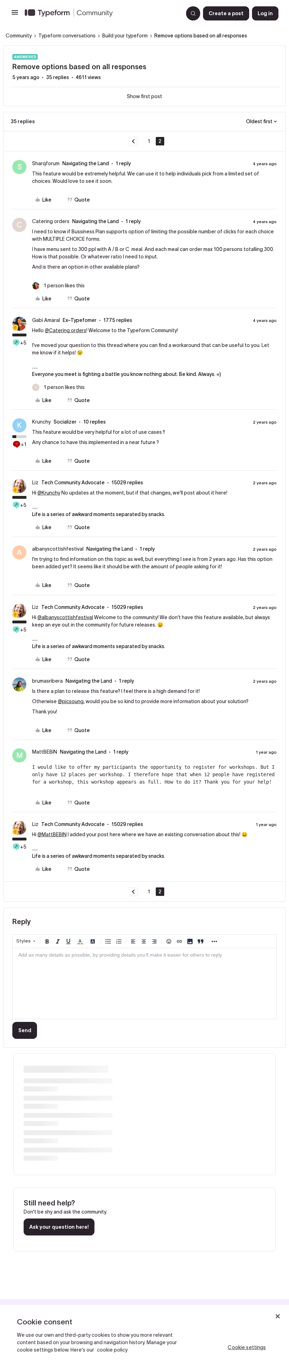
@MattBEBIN (52, 834)
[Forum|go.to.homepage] (101, 13)
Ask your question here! (59, 1227)
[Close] (277, 1316)
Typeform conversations (67, 35)
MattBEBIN (44, 752)
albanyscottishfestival (58, 549)
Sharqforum (46, 163)
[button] (15, 15)
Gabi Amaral (46, 320)
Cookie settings (247, 1347)
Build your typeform (125, 35)
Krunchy (41, 422)
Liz (35, 482)
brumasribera (47, 681)
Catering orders (50, 221)
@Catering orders (65, 330)
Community (19, 35)
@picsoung (71, 701)
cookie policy (112, 1350)
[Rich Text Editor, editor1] (144, 983)
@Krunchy (48, 493)
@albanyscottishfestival (65, 617)
